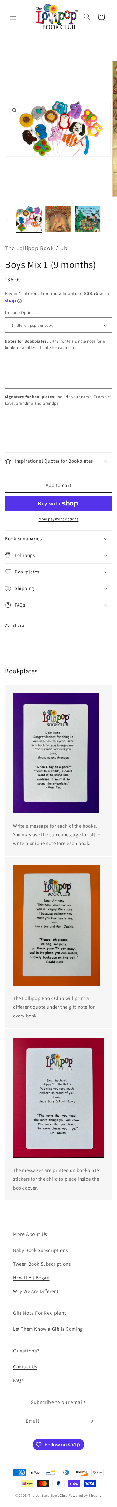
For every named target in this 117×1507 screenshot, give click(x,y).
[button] (13, 16)
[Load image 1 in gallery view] (29, 219)
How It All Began (31, 1277)
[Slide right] (110, 221)
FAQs (18, 1380)
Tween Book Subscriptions (42, 1264)
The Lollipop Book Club (47, 1495)
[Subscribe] (91, 1421)
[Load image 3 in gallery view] (88, 219)
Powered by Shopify (85, 1495)
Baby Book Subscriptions (40, 1250)
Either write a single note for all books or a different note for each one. (56, 344)
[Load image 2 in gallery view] (58, 219)
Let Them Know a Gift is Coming (48, 1329)
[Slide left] (7, 221)
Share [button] (18, 625)
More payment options (59, 519)
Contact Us (25, 1367)
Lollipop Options (20, 312)
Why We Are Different (35, 1291)
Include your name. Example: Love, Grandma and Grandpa (58, 400)
